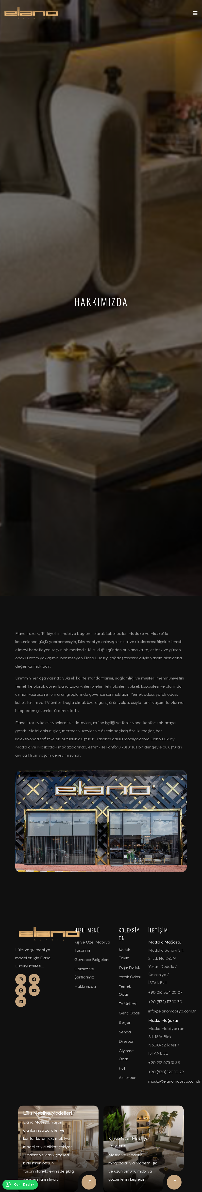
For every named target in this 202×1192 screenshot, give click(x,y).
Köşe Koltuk (129, 967)
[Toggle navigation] (195, 14)
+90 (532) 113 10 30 (165, 1001)
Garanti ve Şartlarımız (84, 972)
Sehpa (125, 1031)
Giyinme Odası (126, 1054)
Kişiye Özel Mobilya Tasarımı (92, 946)
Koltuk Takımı (124, 953)
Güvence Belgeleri (91, 959)
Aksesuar (127, 1077)
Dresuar (126, 1041)
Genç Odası (129, 1012)
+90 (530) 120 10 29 (166, 1071)
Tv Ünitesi (127, 1003)
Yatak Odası (130, 976)
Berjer (125, 1022)
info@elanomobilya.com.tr (172, 1010)
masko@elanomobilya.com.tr (174, 1081)
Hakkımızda (85, 986)
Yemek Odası (125, 990)
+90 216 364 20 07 (165, 992)
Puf (122, 1068)
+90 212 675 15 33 (164, 1062)
